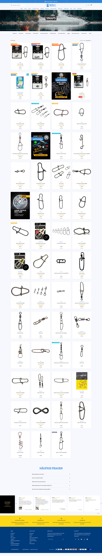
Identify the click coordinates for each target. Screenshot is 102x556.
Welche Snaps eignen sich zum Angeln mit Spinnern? (42, 485)
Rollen (29, 8)
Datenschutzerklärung (34, 537)
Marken (12, 536)
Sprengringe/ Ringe (75, 33)
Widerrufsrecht (32, 539)
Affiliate (12, 542)
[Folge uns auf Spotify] (87, 539)
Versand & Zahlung (33, 540)
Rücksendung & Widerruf (15, 540)
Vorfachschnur (84, 33)
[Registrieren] (63, 539)
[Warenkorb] (90, 5)
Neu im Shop (13, 537)
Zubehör (42, 8)
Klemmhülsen (35, 33)
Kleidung (47, 8)
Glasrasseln (21, 33)
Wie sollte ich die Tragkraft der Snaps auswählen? (41, 489)
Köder (21, 8)
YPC (71, 8)
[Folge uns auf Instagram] (78, 539)
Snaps (68, 33)
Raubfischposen (53, 33)
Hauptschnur (46, 22)
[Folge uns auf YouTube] (81, 539)
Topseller (12, 539)
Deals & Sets (66, 8)
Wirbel (90, 33)
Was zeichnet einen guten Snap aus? (39, 481)
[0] (88, 5)
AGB (30, 542)
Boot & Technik (53, 8)
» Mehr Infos (55, 1)
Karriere (12, 534)
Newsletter (13, 533)
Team (31, 536)
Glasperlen (15, 33)
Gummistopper (28, 33)
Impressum (32, 533)
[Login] (86, 5)
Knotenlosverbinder (44, 33)
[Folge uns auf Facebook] (75, 539)
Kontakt (31, 534)
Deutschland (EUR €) (14, 549)
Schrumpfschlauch (61, 33)
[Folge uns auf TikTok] (84, 539)
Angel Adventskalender (15, 543)
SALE (74, 8)
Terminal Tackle (36, 8)
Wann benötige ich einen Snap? (38, 474)
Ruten (25, 8)
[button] (16, 503)
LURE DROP (79, 8)
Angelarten (60, 8)
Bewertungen (32, 543)
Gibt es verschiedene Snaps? (37, 477)
